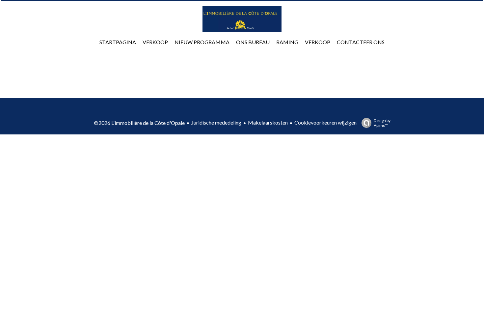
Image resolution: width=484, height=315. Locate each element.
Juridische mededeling (216, 122)
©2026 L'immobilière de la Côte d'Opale (139, 123)
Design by (382, 123)
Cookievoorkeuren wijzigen (325, 122)
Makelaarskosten (268, 122)
